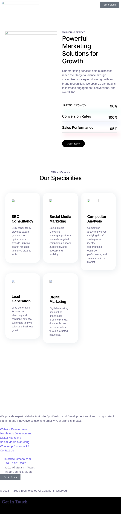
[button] (60, 4)
